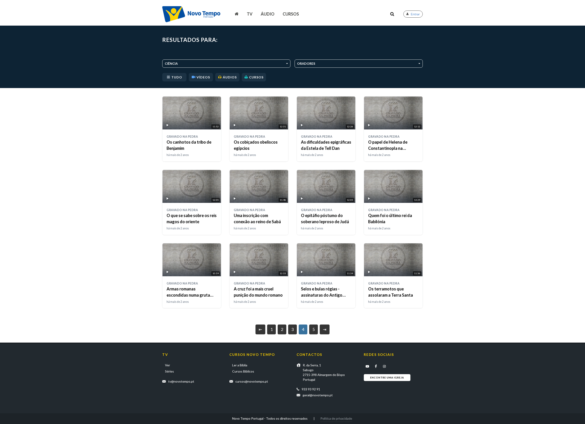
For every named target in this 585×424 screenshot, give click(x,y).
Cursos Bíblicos (243, 371)
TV (250, 13)
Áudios (230, 77)
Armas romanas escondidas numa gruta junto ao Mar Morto (188, 295)
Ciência (171, 63)
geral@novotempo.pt (318, 395)
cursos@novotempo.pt (251, 381)
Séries (169, 371)
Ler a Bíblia (239, 365)
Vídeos (203, 77)
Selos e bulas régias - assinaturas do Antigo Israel (321, 295)
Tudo (176, 77)
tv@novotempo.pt (181, 381)
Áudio (267, 13)
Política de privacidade (336, 418)
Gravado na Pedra (182, 136)
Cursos (291, 13)
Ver (167, 365)
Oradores (306, 63)
